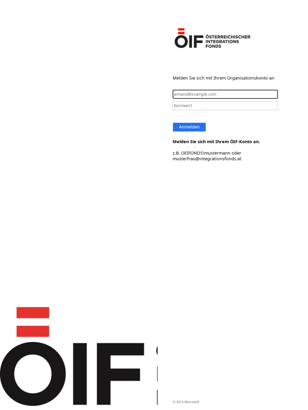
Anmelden (189, 127)
